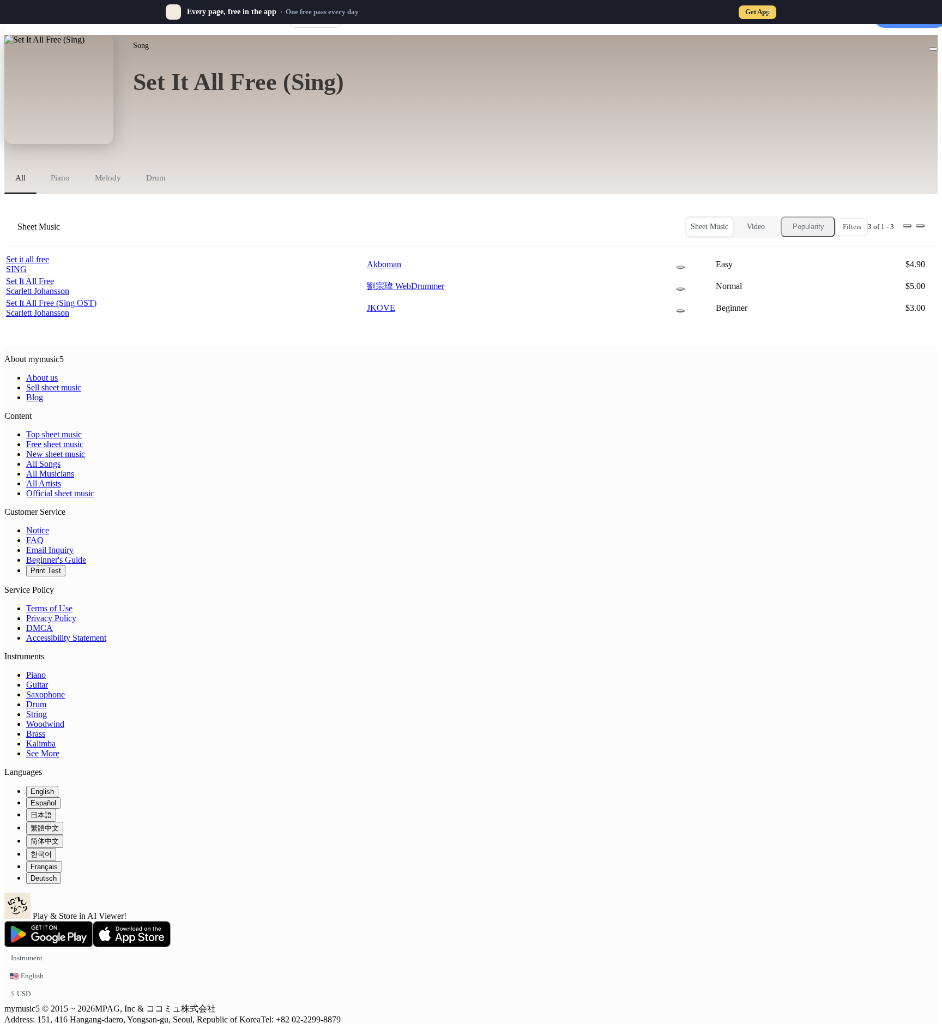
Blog (34, 397)
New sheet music (55, 454)
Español (43, 803)
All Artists (43, 483)
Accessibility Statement (66, 637)
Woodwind (45, 724)
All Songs (43, 463)
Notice (37, 530)
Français (44, 867)
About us (42, 377)
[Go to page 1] (907, 225)
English (42, 791)
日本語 (41, 815)
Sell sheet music (53, 387)
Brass (35, 733)
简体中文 (45, 841)
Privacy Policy (51, 618)
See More (42, 753)
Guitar (37, 684)
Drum (36, 704)
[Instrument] (680, 267)
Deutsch (44, 878)
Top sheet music (54, 434)
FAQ (35, 540)
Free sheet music (54, 444)
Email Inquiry (50, 550)
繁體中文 (45, 828)
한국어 (41, 854)
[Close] (768, 12)
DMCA (39, 628)
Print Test (46, 571)
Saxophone (45, 694)
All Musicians (50, 473)
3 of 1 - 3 (881, 226)
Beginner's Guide (56, 559)
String (36, 714)
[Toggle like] (933, 49)
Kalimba (41, 743)
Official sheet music (60, 493)
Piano (36, 674)
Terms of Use (49, 608)
